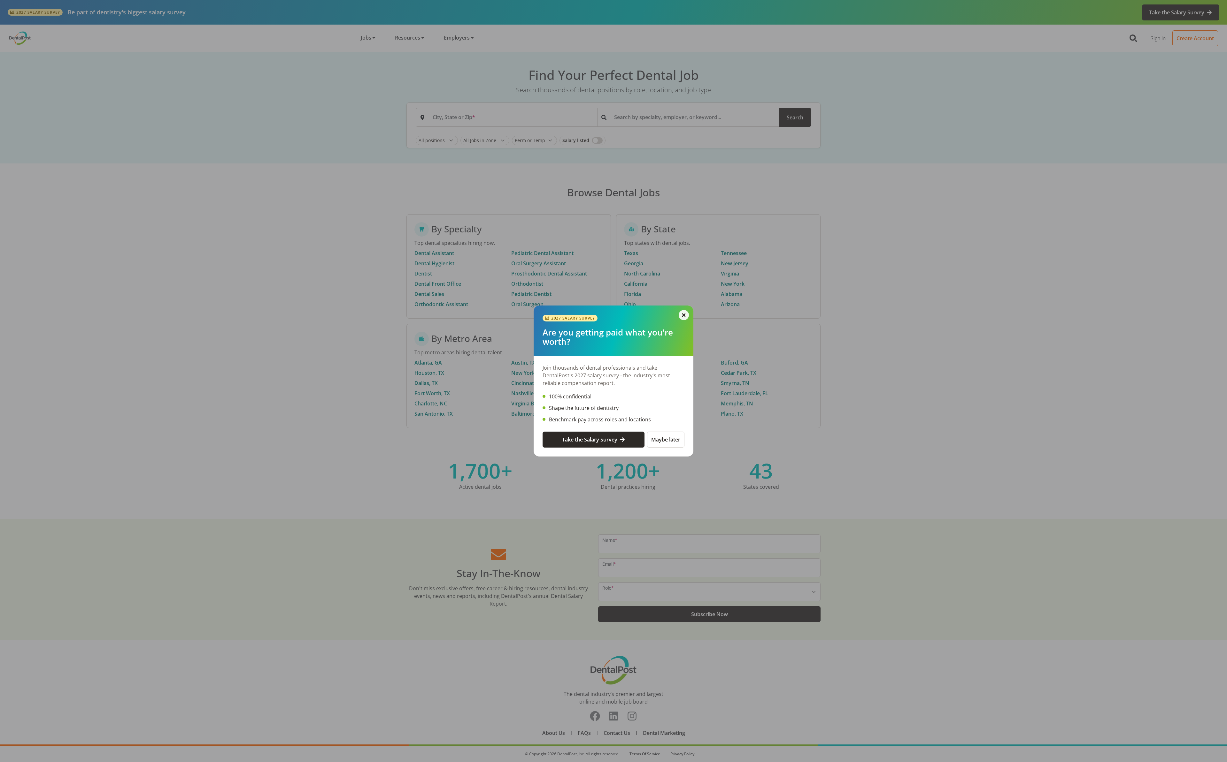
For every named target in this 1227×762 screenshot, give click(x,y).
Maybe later (665, 439)
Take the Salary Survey (589, 439)
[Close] (684, 315)
